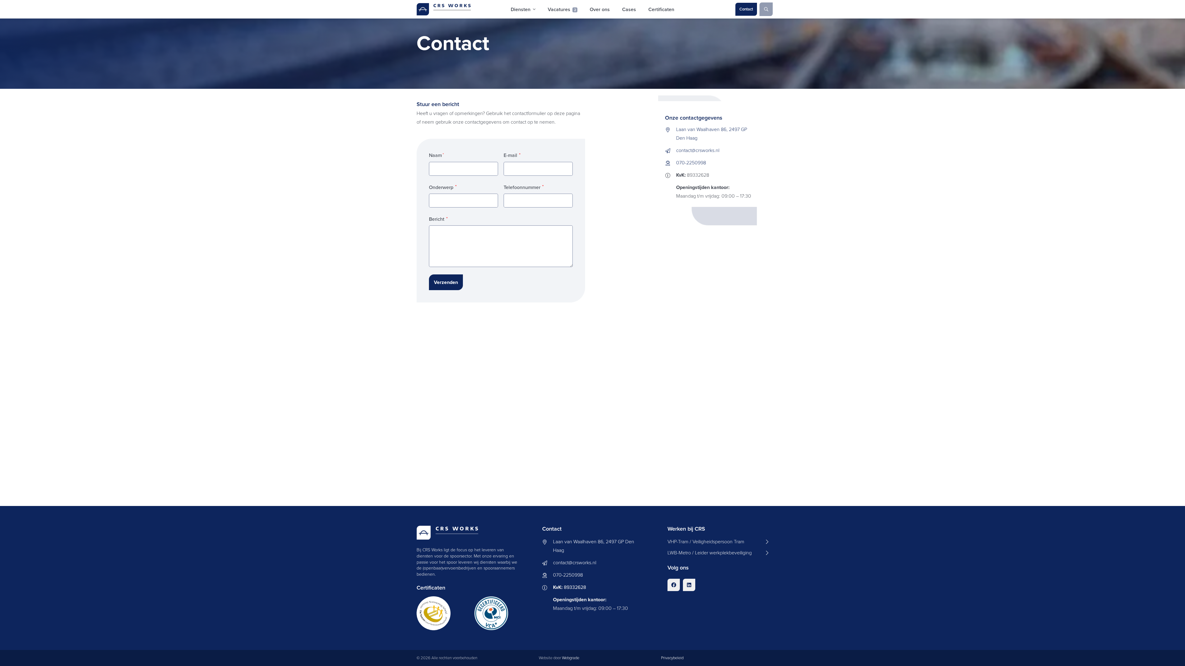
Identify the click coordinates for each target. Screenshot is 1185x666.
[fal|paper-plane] (670, 149)
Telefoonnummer (524, 187)
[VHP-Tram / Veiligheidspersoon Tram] (717, 541)
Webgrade (570, 658)
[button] (534, 9)
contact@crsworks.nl (697, 150)
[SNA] (438, 613)
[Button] (766, 9)
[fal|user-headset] (670, 162)
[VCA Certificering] (495, 613)
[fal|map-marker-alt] (670, 128)
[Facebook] (673, 585)
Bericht (438, 219)
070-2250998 (691, 162)
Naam (435, 155)
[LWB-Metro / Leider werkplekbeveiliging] (717, 553)
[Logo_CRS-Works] (444, 9)
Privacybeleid (672, 658)
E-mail (512, 155)
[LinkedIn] (689, 585)
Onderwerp (443, 187)
